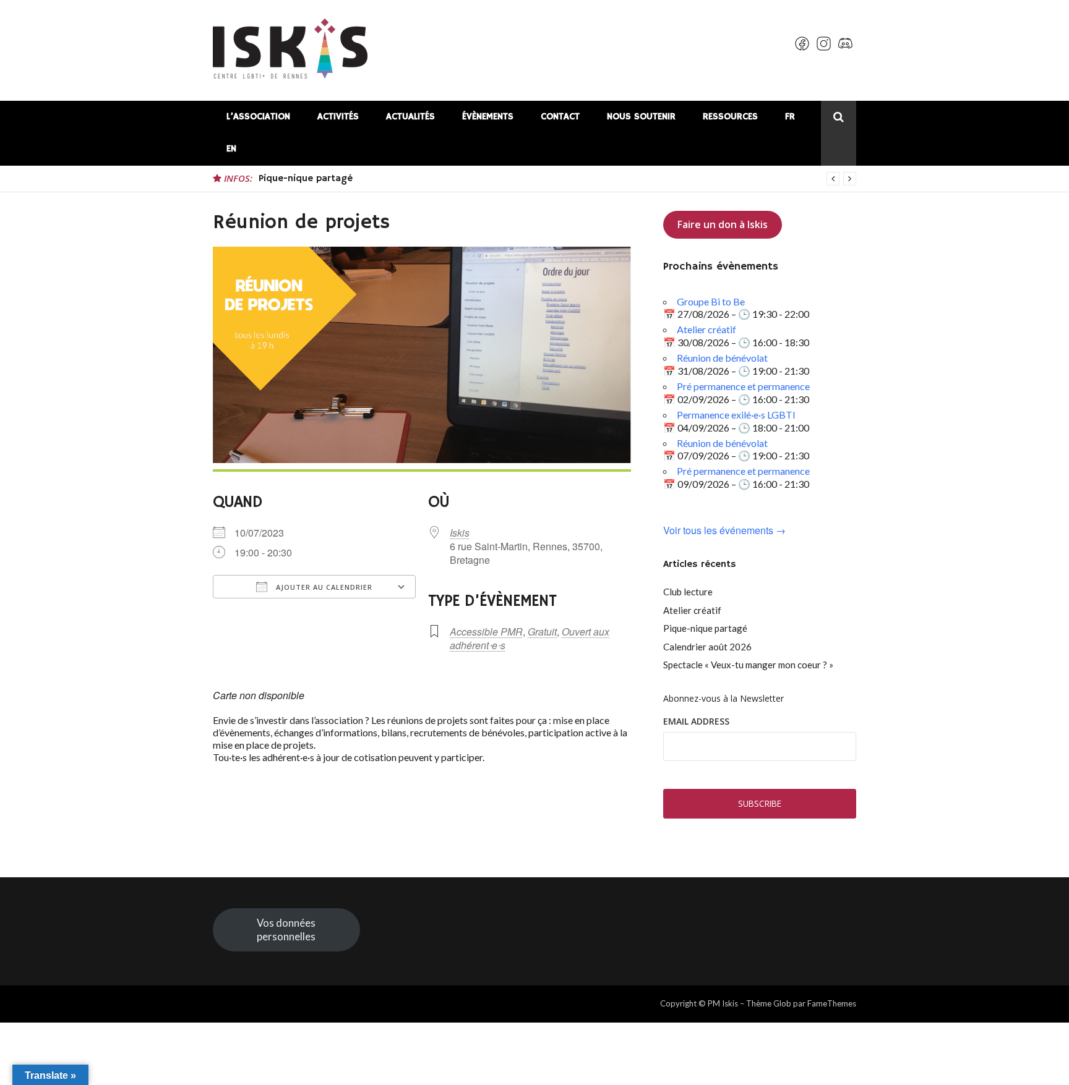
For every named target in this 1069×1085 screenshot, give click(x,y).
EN (231, 149)
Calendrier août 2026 (707, 646)
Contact (560, 116)
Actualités (410, 116)
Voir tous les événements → (724, 530)
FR (790, 116)
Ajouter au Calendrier (322, 587)
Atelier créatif (706, 329)
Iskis (460, 532)
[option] (557, 178)
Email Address (696, 721)
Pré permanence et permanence (743, 386)
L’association (258, 116)
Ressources (730, 116)
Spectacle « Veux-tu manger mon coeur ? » (748, 664)
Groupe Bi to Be (711, 301)
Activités (338, 116)
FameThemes (831, 1003)
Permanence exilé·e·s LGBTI (736, 414)
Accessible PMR (486, 631)
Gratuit (542, 631)
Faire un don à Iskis (722, 224)
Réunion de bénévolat (722, 358)
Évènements (487, 116)
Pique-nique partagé (306, 178)
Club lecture (688, 591)
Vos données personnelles (286, 929)
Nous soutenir (641, 116)
